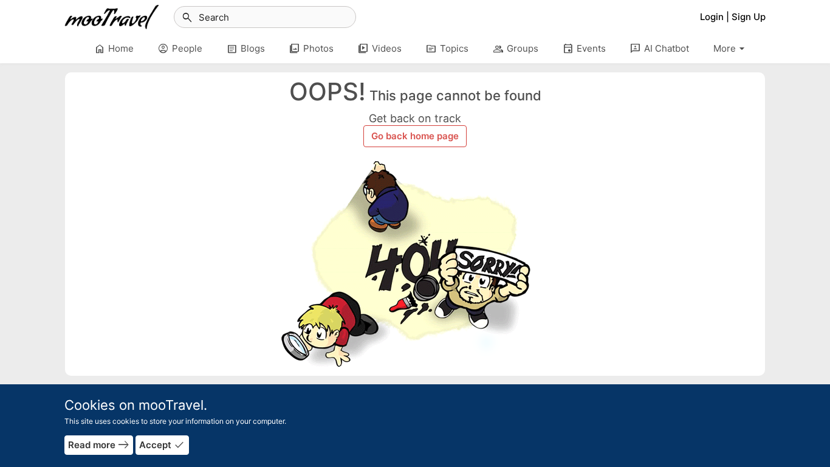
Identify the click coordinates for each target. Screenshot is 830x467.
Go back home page (415, 136)
